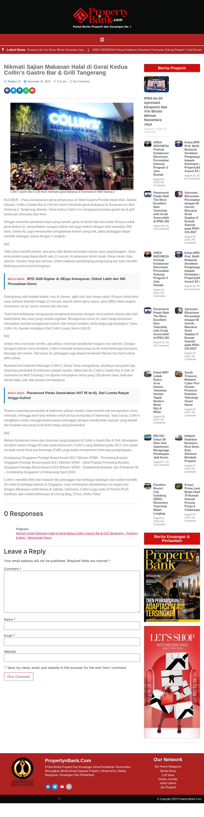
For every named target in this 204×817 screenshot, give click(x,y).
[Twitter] (55, 787)
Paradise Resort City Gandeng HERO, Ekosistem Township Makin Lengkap (160, 499)
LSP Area (168, 775)
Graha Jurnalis (168, 779)
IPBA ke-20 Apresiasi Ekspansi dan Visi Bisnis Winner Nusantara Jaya (155, 111)
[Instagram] (69, 787)
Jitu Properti (168, 787)
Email (9, 635)
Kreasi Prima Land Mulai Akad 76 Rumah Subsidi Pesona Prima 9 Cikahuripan (192, 497)
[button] (102, 39)
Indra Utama (168, 783)
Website (10, 651)
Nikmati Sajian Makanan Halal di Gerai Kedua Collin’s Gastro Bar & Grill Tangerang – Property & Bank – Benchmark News (77, 535)
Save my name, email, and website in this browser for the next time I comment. (67, 667)
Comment (12, 568)
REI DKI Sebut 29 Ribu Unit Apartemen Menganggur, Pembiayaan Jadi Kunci (162, 446)
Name (9, 619)
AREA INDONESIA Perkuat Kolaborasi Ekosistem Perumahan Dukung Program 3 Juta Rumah (134, 49)
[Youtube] (62, 787)
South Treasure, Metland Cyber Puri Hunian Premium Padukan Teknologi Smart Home (191, 388)
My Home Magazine (168, 766)
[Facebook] (48, 787)
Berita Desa (168, 771)
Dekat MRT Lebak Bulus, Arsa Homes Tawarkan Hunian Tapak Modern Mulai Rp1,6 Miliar (161, 392)
